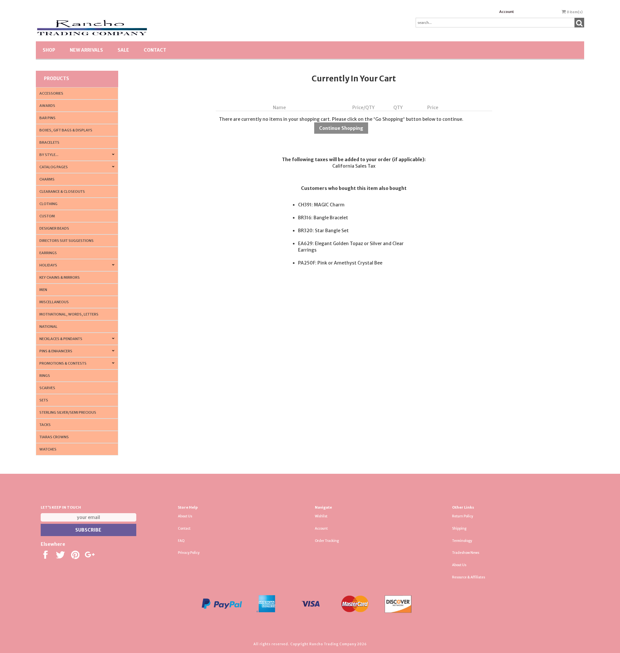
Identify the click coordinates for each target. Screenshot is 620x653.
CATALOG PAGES (53, 167)
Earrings (48, 253)
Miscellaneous (54, 302)
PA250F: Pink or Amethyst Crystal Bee (340, 263)
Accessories (51, 93)
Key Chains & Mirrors (59, 277)
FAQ (181, 541)
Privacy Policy (189, 553)
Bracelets (49, 142)
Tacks (45, 424)
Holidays (48, 265)
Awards (47, 105)
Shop (49, 50)
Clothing (48, 204)
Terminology (462, 541)
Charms (47, 179)
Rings (44, 375)
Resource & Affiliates (468, 577)
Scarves (47, 388)
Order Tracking (327, 541)
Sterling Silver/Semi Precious (67, 412)
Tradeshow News (465, 553)
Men (43, 289)
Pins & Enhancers (55, 351)
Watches (48, 449)
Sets (43, 400)
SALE (123, 50)
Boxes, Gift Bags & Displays (65, 130)
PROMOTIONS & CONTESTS (63, 363)
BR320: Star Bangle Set (323, 230)
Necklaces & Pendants (60, 339)
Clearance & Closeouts (62, 191)
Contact (155, 50)
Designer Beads (54, 228)
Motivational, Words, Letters (68, 314)
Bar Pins (47, 118)
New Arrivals (86, 50)
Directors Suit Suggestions (66, 240)
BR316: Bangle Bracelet (323, 218)
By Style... (48, 154)
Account (506, 11)
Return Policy (462, 516)
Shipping (459, 528)
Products (56, 78)
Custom (47, 216)
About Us (185, 516)
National (48, 326)
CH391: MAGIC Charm (321, 205)
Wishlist (321, 516)
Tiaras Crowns (54, 437)
